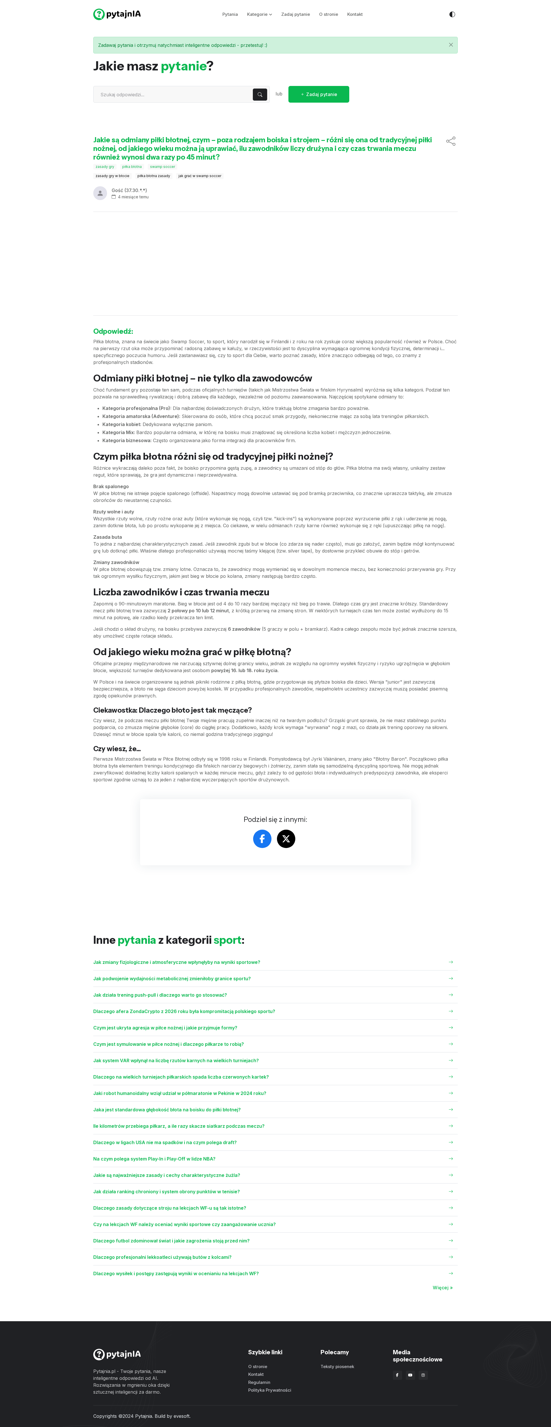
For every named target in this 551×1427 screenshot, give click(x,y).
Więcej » (443, 1287)
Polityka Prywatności (269, 1390)
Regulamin (259, 1382)
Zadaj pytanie (295, 14)
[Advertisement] (275, 263)
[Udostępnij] (450, 149)
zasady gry (105, 166)
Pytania (230, 14)
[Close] (451, 44)
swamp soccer (162, 166)
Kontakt (355, 14)
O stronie (328, 14)
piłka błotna (132, 166)
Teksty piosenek (337, 1366)
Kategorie (257, 14)
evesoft (181, 1416)
